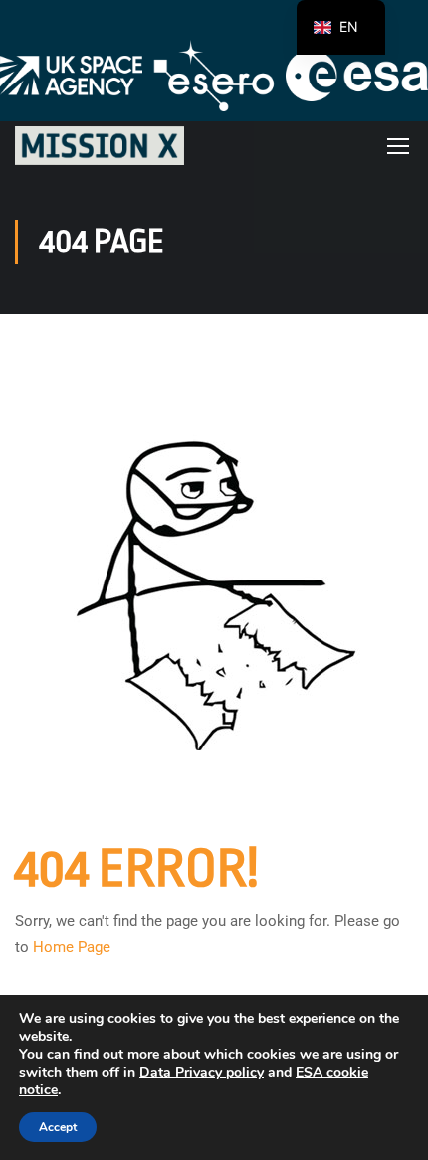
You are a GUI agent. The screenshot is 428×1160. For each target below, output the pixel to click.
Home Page (71, 947)
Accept (58, 1127)
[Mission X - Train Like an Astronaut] (99, 145)
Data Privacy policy (201, 1072)
